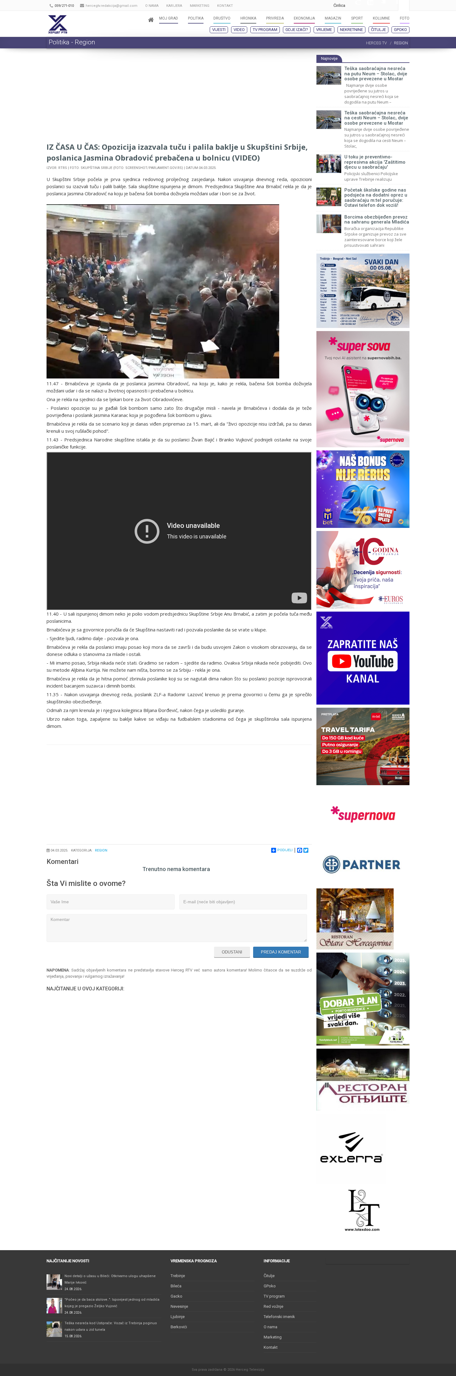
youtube (367, 5)
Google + (354, 5)
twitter (379, 5)
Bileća (176, 1286)
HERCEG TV (376, 43)
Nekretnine (351, 29)
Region (101, 850)
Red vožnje (273, 1306)
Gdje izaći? (296, 29)
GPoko (400, 29)
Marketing (273, 1337)
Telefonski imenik (279, 1316)
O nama (270, 1327)
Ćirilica (339, 5)
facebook (392, 5)
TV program (265, 29)
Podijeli (285, 850)
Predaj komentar (281, 952)
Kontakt (271, 1347)
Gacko (176, 1296)
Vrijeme (324, 29)
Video (239, 29)
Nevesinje (179, 1306)
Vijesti (219, 29)
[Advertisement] (179, 98)
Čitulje (378, 29)
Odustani (232, 952)
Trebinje (178, 1275)
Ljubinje (178, 1316)
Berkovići (179, 1327)
